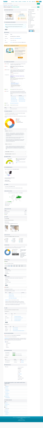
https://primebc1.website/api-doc (17, 319)
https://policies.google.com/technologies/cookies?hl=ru (18, 330)
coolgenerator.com (7, 396)
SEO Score (30, 12)
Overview (30, 14)
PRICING (16, 1)
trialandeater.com (7, 412)
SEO (27, 1)
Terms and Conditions (20, 420)
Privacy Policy (23, 420)
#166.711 (11, 42)
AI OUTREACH (24, 1)
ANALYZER (20, 1)
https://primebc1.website (13, 98)
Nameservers (6, 357)
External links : (7, 324)
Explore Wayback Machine (18, 38)
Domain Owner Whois (31, 11)
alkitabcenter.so (7, 386)
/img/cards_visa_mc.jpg (11, 295)
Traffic (30, 21)
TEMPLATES (12, 1)
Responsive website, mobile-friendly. (9, 220)
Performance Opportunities (32, 13)
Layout (30, 22)
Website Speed (31, 19)
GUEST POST (33, 1)
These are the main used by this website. (12, 236)
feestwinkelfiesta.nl (7, 390)
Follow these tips (6, 338)
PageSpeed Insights (31, 20)
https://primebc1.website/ (21, 98)
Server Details (31, 27)
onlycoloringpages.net (7, 397)
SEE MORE (6, 29)
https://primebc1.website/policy (17, 316)
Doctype (7, 218)
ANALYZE (38, 3)
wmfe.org (6, 405)
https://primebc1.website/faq (17, 320)
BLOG (30, 1)
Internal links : (7, 311)
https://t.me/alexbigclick (15, 329)
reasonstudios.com (7, 393)
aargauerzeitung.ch (7, 404)
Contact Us (21, 418)
